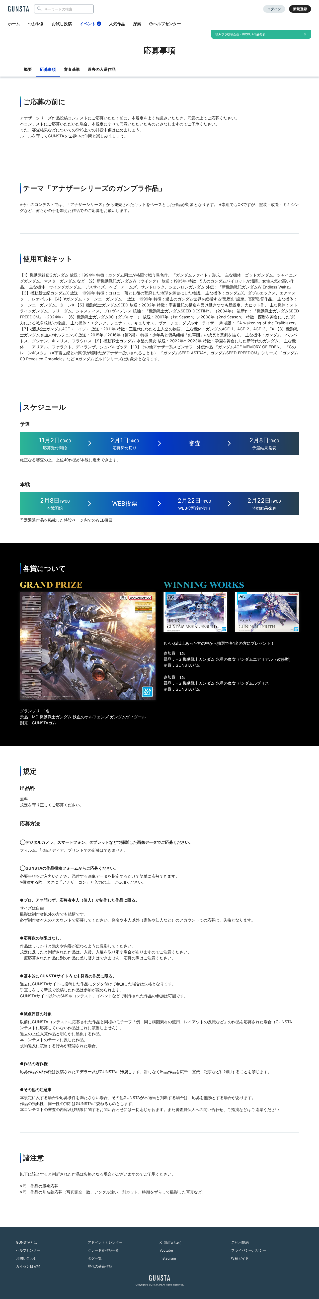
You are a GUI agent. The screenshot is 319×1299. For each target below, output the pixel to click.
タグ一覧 (95, 1258)
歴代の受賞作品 (100, 1266)
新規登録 (300, 9)
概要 (28, 69)
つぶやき (36, 23)
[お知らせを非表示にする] (305, 34)
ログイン (274, 9)
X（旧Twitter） (171, 1242)
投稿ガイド (240, 1258)
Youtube (166, 1250)
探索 (137, 23)
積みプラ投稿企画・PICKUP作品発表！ (241, 34)
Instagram (168, 1258)
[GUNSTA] (18, 9)
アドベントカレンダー (105, 1242)
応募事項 (48, 69)
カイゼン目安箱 (28, 1266)
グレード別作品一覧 (103, 1250)
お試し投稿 (62, 23)
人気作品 (117, 23)
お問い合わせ (26, 1258)
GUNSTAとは (26, 1242)
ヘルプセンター (167, 23)
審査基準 (72, 69)
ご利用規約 (240, 1242)
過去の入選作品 (102, 69)
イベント (90, 23)
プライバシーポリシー (248, 1250)
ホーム (14, 23)
